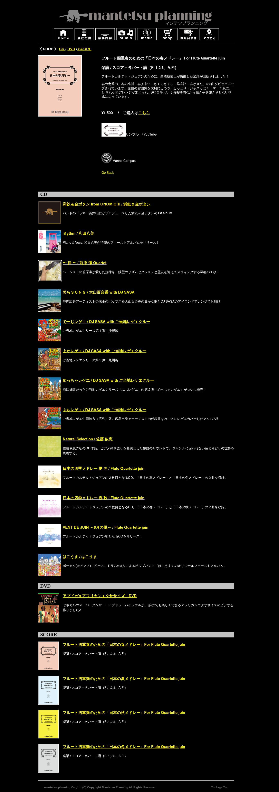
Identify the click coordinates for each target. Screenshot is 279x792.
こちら (144, 112)
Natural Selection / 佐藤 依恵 (88, 439)
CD (62, 49)
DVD (71, 49)
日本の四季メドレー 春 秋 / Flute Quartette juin (103, 497)
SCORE (84, 49)
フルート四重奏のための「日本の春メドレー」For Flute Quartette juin (124, 644)
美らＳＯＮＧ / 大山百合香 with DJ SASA (99, 292)
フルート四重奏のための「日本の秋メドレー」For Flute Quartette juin (124, 712)
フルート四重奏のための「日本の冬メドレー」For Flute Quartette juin (124, 746)
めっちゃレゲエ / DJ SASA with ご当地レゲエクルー (108, 380)
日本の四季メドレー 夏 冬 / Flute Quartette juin (103, 468)
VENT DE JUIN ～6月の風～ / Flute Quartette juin (105, 527)
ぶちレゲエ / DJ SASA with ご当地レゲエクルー (104, 409)
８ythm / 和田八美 (78, 233)
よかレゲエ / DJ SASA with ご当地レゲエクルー (104, 350)
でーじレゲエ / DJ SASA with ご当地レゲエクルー (106, 321)
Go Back (108, 172)
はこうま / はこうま (80, 556)
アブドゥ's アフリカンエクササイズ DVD (100, 595)
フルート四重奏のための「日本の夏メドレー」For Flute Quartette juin (124, 678)
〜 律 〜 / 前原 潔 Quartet (84, 262)
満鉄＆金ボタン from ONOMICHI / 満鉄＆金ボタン (107, 204)
